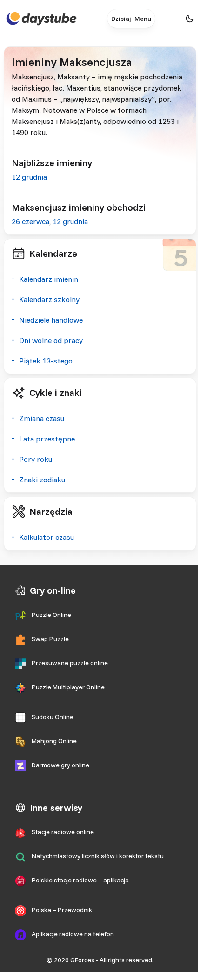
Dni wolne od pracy (51, 340)
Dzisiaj (121, 18)
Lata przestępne (47, 438)
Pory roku (35, 459)
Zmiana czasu (41, 418)
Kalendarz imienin (48, 279)
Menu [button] (142, 18)
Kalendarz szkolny (49, 299)
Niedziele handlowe (51, 319)
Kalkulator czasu (46, 537)
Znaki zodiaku (42, 479)
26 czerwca (30, 221)
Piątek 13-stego (46, 360)
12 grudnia (29, 176)
